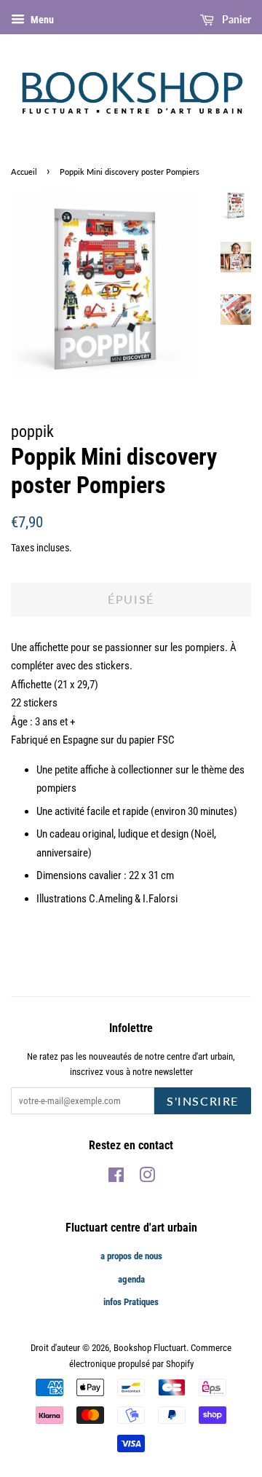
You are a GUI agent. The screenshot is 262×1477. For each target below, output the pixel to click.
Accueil (24, 171)
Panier (235, 19)
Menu (41, 19)
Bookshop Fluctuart (150, 1347)
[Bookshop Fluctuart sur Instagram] (147, 1178)
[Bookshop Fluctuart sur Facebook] (116, 1178)
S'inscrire (203, 1101)
